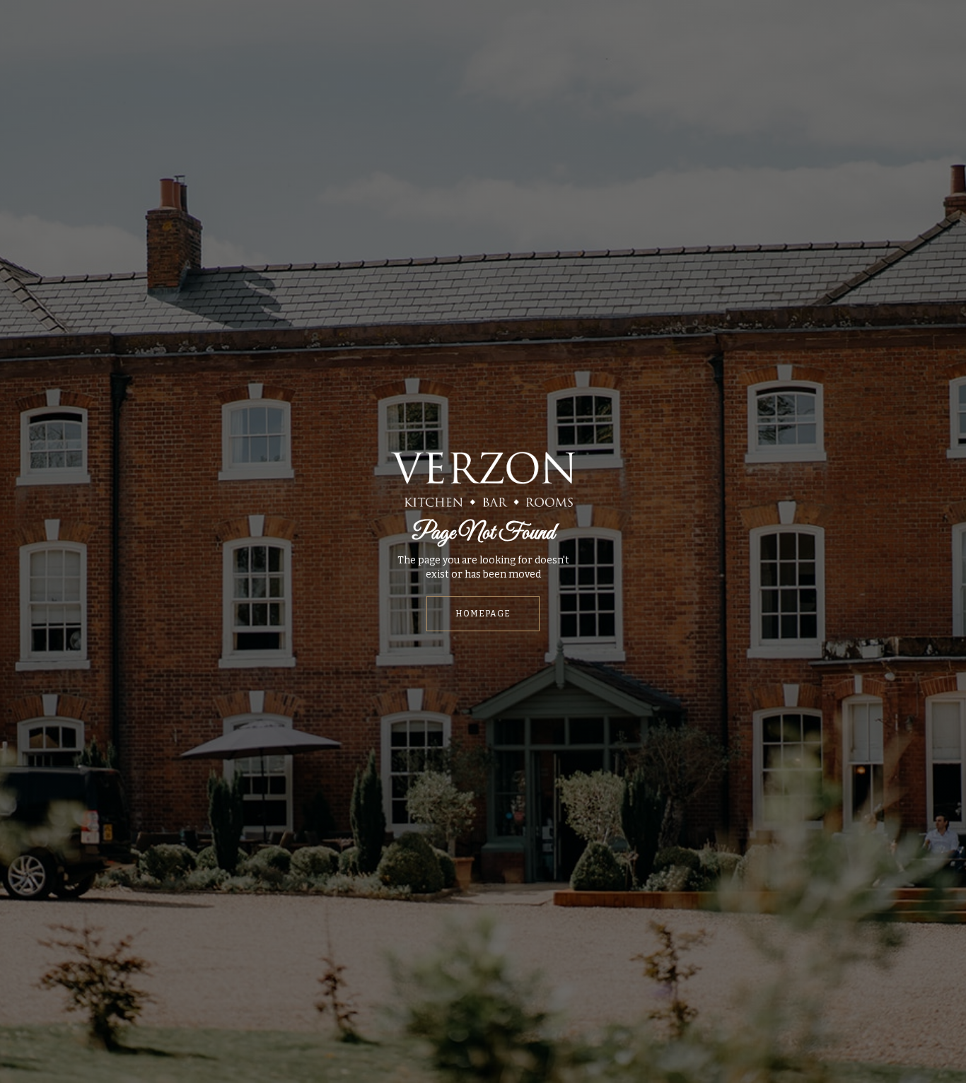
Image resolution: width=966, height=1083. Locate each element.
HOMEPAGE (483, 614)
